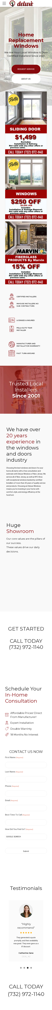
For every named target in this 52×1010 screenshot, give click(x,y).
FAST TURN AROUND (26, 353)
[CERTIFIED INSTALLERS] (12, 296)
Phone (12, 786)
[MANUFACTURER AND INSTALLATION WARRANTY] (12, 344)
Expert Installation (22, 722)
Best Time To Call (17, 815)
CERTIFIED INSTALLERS (26, 297)
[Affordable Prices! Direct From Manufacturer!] (7, 715)
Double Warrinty (21, 728)
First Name (14, 757)
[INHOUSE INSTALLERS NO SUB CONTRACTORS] (12, 305)
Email (11, 800)
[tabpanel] (26, 930)
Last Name (14, 772)
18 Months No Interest (24, 734)
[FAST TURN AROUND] (12, 353)
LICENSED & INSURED (26, 320)
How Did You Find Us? (19, 829)
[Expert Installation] (7, 723)
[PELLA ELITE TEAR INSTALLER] (12, 329)
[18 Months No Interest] (7, 735)
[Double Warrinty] (7, 729)
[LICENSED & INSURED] (12, 320)
